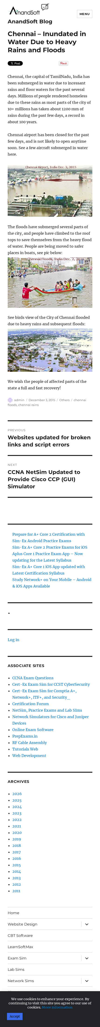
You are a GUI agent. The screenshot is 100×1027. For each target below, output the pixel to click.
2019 (16, 839)
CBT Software (20, 935)
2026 (17, 793)
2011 (16, 891)
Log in (13, 639)
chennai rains (28, 405)
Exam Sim (17, 958)
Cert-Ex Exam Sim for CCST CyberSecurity (51, 684)
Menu (85, 14)
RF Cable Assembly (29, 742)
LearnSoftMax (20, 947)
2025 (17, 800)
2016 (16, 858)
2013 (16, 878)
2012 (16, 884)
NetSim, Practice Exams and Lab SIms (47, 710)
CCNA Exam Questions (32, 678)
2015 (16, 865)
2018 (16, 845)
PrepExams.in (25, 736)
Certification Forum (30, 703)
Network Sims (21, 981)
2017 (16, 852)
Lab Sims (16, 969)
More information (57, 1007)
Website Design (22, 924)
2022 (17, 819)
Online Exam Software (32, 729)
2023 (16, 813)
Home (13, 913)
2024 (17, 806)
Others (64, 400)
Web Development (29, 755)
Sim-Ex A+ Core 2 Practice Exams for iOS (49, 547)
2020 (17, 832)
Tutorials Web (25, 749)
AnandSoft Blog (30, 21)
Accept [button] (15, 1016)
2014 (16, 871)
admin (19, 400)
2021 (16, 826)
